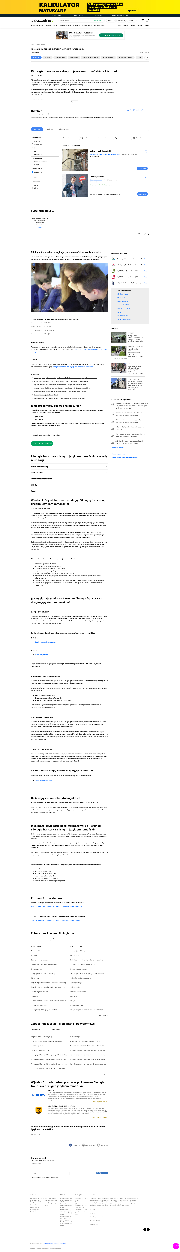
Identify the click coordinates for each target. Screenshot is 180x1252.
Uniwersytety (63, 129)
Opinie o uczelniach (78, 15)
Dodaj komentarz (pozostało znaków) (43, 1160)
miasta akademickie (37, 25)
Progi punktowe (108, 57)
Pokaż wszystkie (143, 234)
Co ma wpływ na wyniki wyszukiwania (40, 114)
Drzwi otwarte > (117, 451)
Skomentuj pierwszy (176, 1246)
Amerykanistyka (36, 951)
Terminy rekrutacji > (118, 448)
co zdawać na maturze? (119, 358)
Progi (33, 491)
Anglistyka (34, 955)
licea (119, 25)
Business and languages (39, 960)
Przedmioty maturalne (90, 57)
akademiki (76, 25)
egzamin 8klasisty (143, 25)
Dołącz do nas (57, 15)
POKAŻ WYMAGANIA (41, 443)
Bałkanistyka (74, 955)
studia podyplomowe (135, 373)
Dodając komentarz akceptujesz (45, 1177)
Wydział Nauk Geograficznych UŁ (127, 271)
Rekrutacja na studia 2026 (121, 15)
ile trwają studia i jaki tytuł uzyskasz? (46, 395)
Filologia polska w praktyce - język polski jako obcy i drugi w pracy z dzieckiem (49, 1055)
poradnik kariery (134, 339)
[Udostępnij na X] (33, 268)
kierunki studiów (65, 25)
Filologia (73, 1001)
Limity (34, 485)
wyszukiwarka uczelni (135, 383)
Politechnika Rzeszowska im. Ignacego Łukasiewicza (133, 283)
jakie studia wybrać (135, 366)
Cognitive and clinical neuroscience (82, 964)
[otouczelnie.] (42, 20)
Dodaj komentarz (102, 1173)
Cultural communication (78, 969)
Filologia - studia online (39, 1005)
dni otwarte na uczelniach (133, 388)
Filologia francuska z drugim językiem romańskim (105, 154)
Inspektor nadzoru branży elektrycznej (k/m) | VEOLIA (65, 1218)
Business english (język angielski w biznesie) (85, 1041)
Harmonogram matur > (119, 454)
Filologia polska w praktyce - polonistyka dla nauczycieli (49, 1059)
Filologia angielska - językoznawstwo (44, 1010)
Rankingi (99, 15)
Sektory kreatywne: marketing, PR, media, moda (51, 1203)
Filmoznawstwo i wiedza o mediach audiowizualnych (49, 1001)
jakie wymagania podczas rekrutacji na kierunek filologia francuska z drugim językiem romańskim (65, 378)
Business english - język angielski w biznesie (46, 1041)
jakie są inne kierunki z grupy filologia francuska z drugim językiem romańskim (59, 398)
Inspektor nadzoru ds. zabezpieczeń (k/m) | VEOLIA (66, 1200)
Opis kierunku (60, 57)
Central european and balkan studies (44, 964)
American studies (76, 946)
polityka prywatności (60, 1243)
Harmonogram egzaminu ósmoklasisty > (125, 457)
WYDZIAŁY (92, 169)
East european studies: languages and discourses (87, 974)
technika (125, 25)
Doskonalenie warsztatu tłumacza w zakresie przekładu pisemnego (88, 1046)
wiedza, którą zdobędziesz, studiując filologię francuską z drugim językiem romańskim (62, 388)
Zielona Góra (35, 1135)
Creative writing (36, 969)
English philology (76, 983)
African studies (36, 946)
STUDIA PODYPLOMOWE (112, 169)
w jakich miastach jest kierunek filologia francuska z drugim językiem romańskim (60, 385)
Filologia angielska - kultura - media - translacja (86, 1010)
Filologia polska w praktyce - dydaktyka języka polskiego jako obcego (88, 1050)
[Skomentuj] (33, 272)
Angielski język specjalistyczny (41, 1037)
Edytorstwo (35, 978)
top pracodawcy (99, 25)
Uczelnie (47, 57)
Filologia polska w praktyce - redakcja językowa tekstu (88, 1059)
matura (133, 25)
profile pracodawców (135, 341)
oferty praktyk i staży (135, 337)
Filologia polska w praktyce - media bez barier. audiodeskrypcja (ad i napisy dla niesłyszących (88, 1055)
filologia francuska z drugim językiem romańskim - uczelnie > (73, 367)
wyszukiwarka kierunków (133, 350)
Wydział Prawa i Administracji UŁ (127, 277)
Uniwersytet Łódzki (97, 176)
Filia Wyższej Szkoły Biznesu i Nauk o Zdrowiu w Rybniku (133, 265)
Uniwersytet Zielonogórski (100, 151)
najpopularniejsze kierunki (134, 353)
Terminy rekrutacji (39, 466)
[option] (40, 222)
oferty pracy (132, 336)
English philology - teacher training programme (48, 987)
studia (55, 25)
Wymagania (74, 57)
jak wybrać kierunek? (135, 356)
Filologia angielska (76, 1005)
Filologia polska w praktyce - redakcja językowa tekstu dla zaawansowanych (49, 1064)
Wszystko (36, 57)
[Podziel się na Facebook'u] (33, 264)
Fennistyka (73, 996)
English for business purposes (80, 978)
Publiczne (49, 129)
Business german (37, 1046)
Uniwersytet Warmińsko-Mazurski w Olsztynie (132, 259)
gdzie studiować (133, 368)
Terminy (110, 20)
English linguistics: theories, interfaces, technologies (49, 983)
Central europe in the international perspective (86, 960)
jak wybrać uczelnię (135, 385)
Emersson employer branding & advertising (49, 1248)
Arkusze (131, 20)
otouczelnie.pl (34, 1243)
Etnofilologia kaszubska (78, 992)
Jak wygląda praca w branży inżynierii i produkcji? (35, 1209)
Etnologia (34, 996)
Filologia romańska (96, 180)
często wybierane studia (134, 371)
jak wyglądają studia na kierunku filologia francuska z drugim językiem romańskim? (61, 391)
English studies (75, 987)
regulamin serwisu (54, 1177)
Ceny (139, 57)
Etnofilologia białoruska (39, 992)
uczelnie (48, 25)
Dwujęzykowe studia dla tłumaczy (43, 974)
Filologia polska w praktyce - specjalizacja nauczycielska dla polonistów (88, 1064)
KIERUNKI (100, 169)
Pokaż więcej (103, 1015)
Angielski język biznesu (78, 951)
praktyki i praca (87, 25)
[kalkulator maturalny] (90, 7)
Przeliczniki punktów (125, 57)
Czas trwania (37, 472)
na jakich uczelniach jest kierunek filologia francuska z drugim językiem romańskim (61, 381)
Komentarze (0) (144, 52)
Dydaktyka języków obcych (40, 1050)
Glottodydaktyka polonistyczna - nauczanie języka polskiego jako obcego (49, 1068)
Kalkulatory (120, 20)
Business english (75, 1037)
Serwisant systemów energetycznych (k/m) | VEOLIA (66, 1205)
